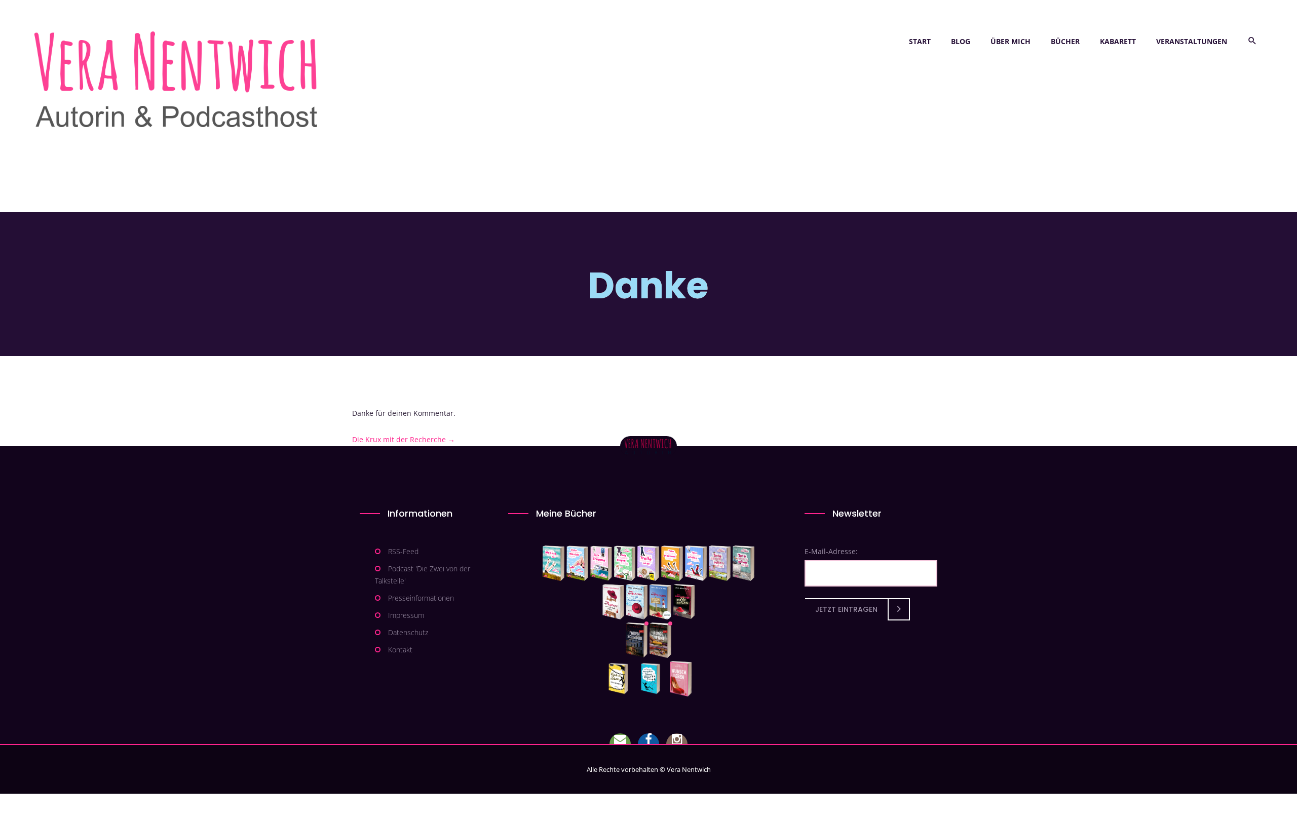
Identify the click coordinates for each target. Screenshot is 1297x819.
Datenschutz (408, 632)
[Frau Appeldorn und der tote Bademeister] (637, 601)
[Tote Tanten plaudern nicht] (672, 563)
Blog (960, 41)
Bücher (1065, 41)
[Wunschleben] (681, 678)
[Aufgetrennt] (660, 640)
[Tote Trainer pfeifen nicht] (696, 563)
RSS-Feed (403, 551)
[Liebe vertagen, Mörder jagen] (577, 563)
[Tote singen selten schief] (720, 563)
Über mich (1010, 41)
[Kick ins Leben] (620, 678)
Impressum (406, 615)
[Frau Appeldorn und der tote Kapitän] (660, 601)
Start (920, 41)
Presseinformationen (421, 598)
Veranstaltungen (1191, 41)
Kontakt (400, 649)
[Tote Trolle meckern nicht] (648, 563)
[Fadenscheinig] (636, 640)
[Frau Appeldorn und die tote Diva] (684, 601)
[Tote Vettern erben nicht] (743, 563)
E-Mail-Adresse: (831, 551)
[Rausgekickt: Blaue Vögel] (653, 678)
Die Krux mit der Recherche (403, 439)
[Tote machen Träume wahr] (601, 563)
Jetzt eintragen (846, 609)
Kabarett (1118, 41)
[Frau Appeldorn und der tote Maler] (613, 601)
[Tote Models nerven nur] (553, 563)
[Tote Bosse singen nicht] (624, 563)
